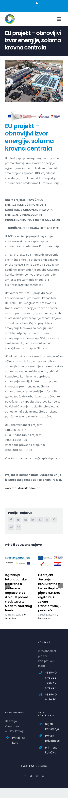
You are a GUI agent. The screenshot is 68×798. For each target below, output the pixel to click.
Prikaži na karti (18, 740)
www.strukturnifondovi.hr (22, 488)
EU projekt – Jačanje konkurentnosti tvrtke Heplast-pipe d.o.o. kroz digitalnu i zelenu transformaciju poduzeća (50, 592)
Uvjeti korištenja (52, 726)
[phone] (37, 3)
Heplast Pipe (41, 766)
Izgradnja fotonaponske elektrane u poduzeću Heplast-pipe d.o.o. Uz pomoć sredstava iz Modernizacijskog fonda (18, 592)
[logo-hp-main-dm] (12, 21)
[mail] (31, 3)
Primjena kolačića (51, 750)
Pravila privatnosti (52, 738)
